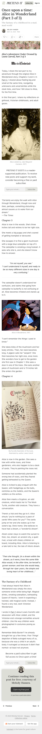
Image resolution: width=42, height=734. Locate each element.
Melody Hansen (12, 29)
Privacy (27, 716)
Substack (10, 729)
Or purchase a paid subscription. (21, 695)
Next (34, 706)
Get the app (32, 724)
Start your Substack (15, 724)
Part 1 (13, 612)
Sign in (37, 3)
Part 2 (4, 80)
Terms (33, 716)
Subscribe (29, 3)
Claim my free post (21, 689)
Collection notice (21, 718)
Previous (9, 706)
